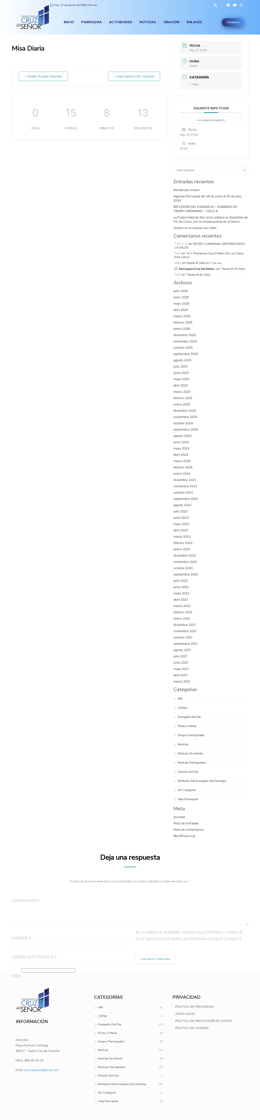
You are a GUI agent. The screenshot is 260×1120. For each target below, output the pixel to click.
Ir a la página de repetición (211, 120)
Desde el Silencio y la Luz (204, 263)
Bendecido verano (186, 190)
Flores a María (187, 726)
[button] (214, 5)
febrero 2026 (182, 322)
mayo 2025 (181, 379)
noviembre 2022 (185, 562)
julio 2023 (180, 511)
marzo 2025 (182, 392)
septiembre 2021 (185, 644)
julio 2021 (180, 656)
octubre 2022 (183, 568)
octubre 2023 (183, 492)
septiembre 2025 (185, 354)
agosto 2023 (182, 505)
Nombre (21, 938)
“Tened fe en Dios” (233, 268)
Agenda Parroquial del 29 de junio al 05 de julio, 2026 (207, 198)
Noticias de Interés (190, 753)
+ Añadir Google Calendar (43, 76)
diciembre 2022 (184, 555)
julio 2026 (180, 291)
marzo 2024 (182, 461)
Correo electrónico (34, 957)
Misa (196, 84)
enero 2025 (181, 404)
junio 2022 (181, 587)
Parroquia (91, 22)
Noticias (148, 22)
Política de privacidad (194, 1007)
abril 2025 (180, 385)
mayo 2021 (181, 669)
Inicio (69, 22)
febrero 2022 (182, 612)
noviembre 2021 (185, 631)
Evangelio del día (189, 716)
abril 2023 (180, 530)
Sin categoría (187, 790)
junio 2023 (181, 518)
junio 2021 (180, 662)
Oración (172, 22)
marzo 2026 (182, 316)
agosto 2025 (182, 360)
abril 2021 (180, 675)
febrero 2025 (182, 398)
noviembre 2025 (185, 341)
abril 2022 (180, 599)
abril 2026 (180, 310)
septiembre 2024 (185, 429)
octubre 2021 (182, 637)
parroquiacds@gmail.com (41, 1070)
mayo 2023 (181, 524)
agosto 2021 (182, 650)
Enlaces (194, 22)
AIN (180, 698)
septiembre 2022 (185, 574)
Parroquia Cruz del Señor (196, 268)
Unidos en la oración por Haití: (195, 228)
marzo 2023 (182, 536)
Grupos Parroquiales (191, 735)
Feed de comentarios (188, 829)
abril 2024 (180, 455)
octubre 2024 (183, 423)
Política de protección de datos (203, 1021)
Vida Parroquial (188, 799)
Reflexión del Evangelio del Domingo (202, 780)
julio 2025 (180, 366)
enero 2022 (181, 618)
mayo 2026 (181, 303)
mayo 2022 (181, 593)
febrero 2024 (183, 467)
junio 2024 (181, 442)
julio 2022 (180, 581)
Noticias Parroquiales (192, 762)
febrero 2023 (183, 543)
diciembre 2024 (184, 410)
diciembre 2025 (184, 335)
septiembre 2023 (185, 499)
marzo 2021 (181, 681)
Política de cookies (192, 1028)
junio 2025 (181, 373)
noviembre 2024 (185, 417)
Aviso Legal (185, 1014)
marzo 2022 (182, 606)
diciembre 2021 (184, 625)
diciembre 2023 (184, 480)
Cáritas (182, 707)
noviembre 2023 (185, 486)
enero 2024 (181, 473)
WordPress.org (184, 836)
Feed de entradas (185, 823)
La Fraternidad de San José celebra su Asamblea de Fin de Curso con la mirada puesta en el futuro (210, 219)
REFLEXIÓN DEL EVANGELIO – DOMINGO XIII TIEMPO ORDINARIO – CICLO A (205, 209)
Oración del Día (188, 771)
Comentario (25, 900)
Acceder (179, 817)
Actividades (120, 22)
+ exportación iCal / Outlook (134, 76)
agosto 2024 (182, 436)
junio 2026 (181, 297)
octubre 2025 (183, 347)
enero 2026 (181, 329)
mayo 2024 (181, 448)
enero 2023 (181, 549)
